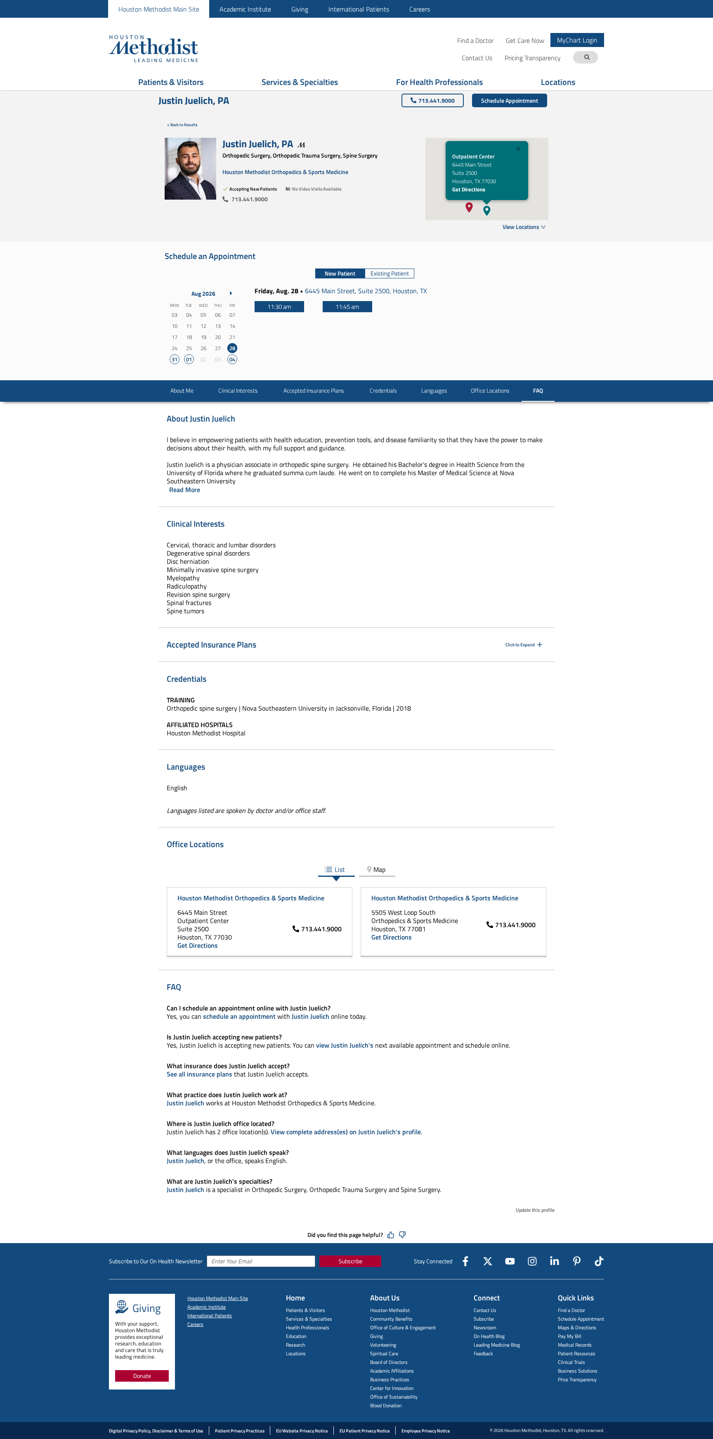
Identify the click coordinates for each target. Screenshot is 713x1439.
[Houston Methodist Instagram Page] (532, 1261)
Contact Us (485, 1310)
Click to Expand (520, 644)
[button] (487, 211)
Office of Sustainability (394, 1397)
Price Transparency (577, 1379)
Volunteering (383, 1345)
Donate (142, 1375)
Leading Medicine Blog (497, 1345)
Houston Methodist (390, 1310)
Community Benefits (391, 1319)
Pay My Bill (569, 1336)
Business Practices (389, 1379)
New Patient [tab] (340, 273)
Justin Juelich (310, 1016)
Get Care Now (525, 40)
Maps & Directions (577, 1327)
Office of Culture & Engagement (403, 1327)
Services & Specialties (300, 81)
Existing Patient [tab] (390, 273)
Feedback (483, 1353)
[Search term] (586, 57)
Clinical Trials (571, 1362)
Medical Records (575, 1345)
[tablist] (364, 273)
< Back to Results (182, 125)
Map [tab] (379, 869)
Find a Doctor (475, 40)
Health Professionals (307, 1327)
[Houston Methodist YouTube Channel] (510, 1261)
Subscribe (350, 1261)
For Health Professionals (439, 81)
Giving (299, 9)
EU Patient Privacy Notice (365, 1430)
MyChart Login (577, 40)
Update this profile (535, 1210)
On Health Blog (489, 1336)
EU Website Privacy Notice (302, 1430)
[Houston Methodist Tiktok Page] (599, 1261)
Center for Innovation (391, 1388)
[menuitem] (158, 9)
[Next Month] (231, 293)
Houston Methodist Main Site (158, 9)
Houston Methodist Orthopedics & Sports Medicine (285, 171)
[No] (402, 1235)
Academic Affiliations (392, 1371)
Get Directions (468, 189)
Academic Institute (245, 9)
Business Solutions (577, 1371)
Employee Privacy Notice (425, 1430)
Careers (419, 9)
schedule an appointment (239, 1016)
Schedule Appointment (509, 100)
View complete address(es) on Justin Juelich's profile (346, 1132)
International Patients (358, 9)
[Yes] (390, 1235)
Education (296, 1336)
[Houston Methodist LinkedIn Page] (555, 1261)
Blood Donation (385, 1405)
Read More (184, 489)
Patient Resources (576, 1353)
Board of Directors (389, 1362)
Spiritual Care (384, 1353)
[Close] (518, 150)
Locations (558, 81)
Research (295, 1345)
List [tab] (340, 869)
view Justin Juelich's (344, 1045)
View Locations (521, 226)
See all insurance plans (199, 1074)
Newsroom (485, 1327)
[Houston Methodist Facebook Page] (465, 1261)
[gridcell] (232, 348)
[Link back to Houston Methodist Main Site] (164, 48)
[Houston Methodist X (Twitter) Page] (488, 1261)
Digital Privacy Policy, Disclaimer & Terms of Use (156, 1430)
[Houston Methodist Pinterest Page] (577, 1261)
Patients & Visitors (170, 81)
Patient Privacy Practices (239, 1430)
